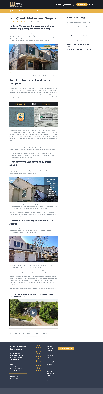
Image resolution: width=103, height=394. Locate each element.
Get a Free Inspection (65, 348)
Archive (85, 35)
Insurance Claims (42, 331)
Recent (70, 35)
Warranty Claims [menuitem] (51, 373)
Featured (34, 331)
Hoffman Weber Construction (20, 21)
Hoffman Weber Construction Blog (26, 11)
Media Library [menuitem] (50, 361)
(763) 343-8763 (18, 357)
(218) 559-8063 (18, 368)
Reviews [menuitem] (49, 370)
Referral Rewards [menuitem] (51, 371)
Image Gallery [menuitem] (50, 362)
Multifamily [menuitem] (50, 350)
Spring (28, 331)
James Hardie (44, 333)
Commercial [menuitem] (50, 352)
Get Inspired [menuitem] (57, 4)
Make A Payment (68, 4)
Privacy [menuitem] (49, 380)
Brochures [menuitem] (49, 359)
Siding (50, 331)
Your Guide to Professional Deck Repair (79, 49)
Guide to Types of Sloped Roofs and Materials (78, 45)
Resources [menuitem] (50, 355)
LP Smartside (29, 333)
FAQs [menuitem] (48, 377)
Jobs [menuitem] (48, 375)
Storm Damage (13, 333)
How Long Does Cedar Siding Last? (77, 41)
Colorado (37, 333)
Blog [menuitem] (48, 357)
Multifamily (21, 333)
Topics (77, 35)
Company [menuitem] (50, 368)
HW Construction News (20, 331)
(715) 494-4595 (18, 380)
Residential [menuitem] (50, 348)
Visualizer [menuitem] (49, 364)
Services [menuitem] (49, 346)
